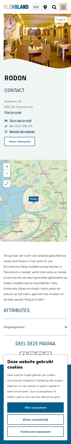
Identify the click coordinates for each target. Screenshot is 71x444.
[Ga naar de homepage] (16, 7)
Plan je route (12, 112)
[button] (33, 201)
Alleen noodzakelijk (35, 419)
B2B (36, 7)
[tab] (61, 19)
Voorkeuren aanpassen (35, 431)
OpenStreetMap (14, 241)
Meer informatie (19, 141)
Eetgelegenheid (14, 327)
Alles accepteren (36, 407)
